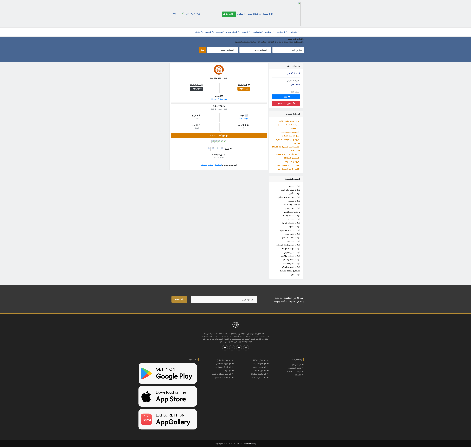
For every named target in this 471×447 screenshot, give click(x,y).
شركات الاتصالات (293, 241)
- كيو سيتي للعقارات (292, 157)
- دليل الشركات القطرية (291, 135)
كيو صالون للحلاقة (259, 377)
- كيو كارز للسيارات (292, 161)
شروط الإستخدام (295, 368)
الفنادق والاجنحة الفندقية (290, 271)
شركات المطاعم (294, 219)
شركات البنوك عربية (292, 234)
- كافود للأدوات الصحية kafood (288, 154)
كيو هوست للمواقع (223, 377)
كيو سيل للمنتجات (260, 370)
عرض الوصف (195, 88)
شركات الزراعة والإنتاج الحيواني (288, 245)
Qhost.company (249, 443)
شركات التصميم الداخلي (291, 260)
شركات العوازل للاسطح (291, 237)
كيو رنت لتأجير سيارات (224, 367)
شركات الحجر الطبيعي (291, 252)
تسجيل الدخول (192, 13)
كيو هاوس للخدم (260, 367)
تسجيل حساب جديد (285, 103)
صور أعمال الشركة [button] (218, 135)
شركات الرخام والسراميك (290, 190)
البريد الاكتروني (293, 73)
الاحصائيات (281, 32)
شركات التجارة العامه (291, 263)
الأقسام (245, 32)
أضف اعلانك (228, 14)
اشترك (178, 299)
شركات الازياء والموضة (291, 249)
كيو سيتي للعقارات (259, 360)
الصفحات (218, 165)
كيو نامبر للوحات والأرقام (222, 374)
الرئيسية (267, 14)
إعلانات (198, 32)
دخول (285, 97)
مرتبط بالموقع (206, 165)
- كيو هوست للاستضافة (290, 132)
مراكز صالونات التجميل (291, 212)
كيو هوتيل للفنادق (224, 360)
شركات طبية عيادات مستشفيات (288, 197)
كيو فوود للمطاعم (224, 363)
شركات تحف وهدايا (292, 208)
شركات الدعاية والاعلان (291, 215)
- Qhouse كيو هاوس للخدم (289, 121)
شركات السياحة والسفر (291, 267)
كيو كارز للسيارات (260, 363)
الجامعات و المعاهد (292, 204)
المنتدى (268, 32)
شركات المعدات (294, 186)
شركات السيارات (294, 226)
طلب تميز (293, 32)
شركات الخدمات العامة (291, 223)
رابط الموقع (243, 88)
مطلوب (240, 14)
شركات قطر (243, 118)
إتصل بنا (208, 32)
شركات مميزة (253, 14)
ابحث (202, 50)
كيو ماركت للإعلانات (259, 374)
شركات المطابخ (294, 201)
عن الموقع (297, 364)
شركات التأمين (294, 193)
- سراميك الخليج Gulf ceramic (288, 165)
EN (172, 13)
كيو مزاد (228, 370)
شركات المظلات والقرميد (290, 256)
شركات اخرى (295, 274)
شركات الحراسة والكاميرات (289, 230)
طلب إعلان (257, 32)
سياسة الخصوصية (294, 371)
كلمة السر (295, 84)
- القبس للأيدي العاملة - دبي (288, 169)
